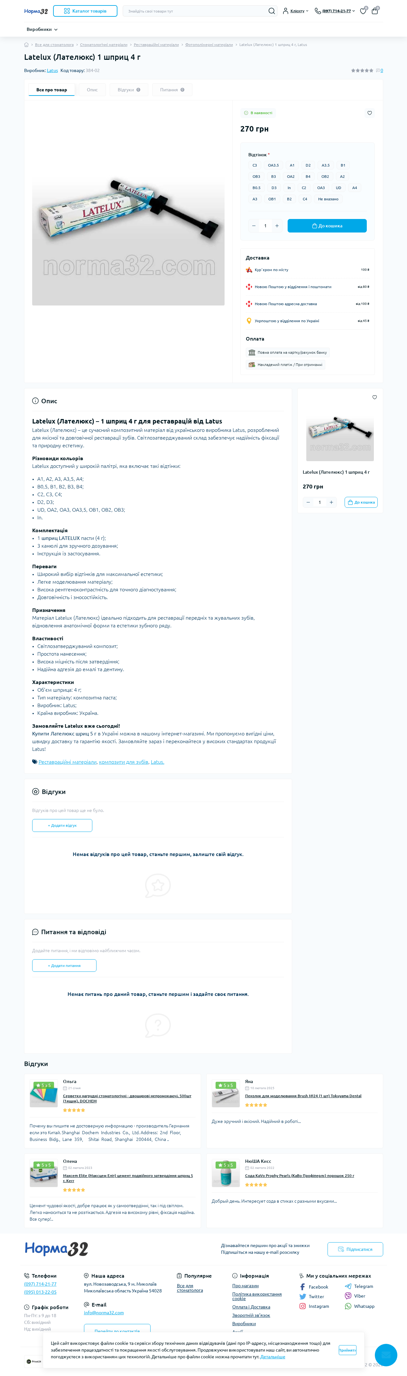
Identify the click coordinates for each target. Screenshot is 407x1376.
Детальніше (272, 1356)
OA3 (321, 188)
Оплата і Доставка (251, 1306)
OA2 (291, 176)
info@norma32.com (104, 1312)
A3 (255, 199)
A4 (354, 188)
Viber (359, 1296)
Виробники (39, 29)
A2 (342, 176)
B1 (343, 165)
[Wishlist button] (370, 113)
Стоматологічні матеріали (103, 44)
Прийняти (347, 1350)
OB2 (325, 176)
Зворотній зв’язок (251, 1315)
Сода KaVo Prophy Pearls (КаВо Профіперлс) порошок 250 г (299, 1175)
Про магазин (245, 1285)
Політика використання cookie (257, 1296)
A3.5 (326, 165)
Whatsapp (364, 1306)
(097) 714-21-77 (40, 1284)
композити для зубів (123, 762)
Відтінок (259, 154)
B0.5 (257, 188)
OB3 (256, 176)
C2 (304, 188)
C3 (255, 165)
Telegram (363, 1286)
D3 (274, 188)
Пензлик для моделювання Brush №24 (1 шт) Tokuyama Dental (303, 1096)
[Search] (272, 11)
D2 (308, 165)
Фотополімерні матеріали (209, 44)
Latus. (157, 762)
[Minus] (254, 226)
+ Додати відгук (62, 825)
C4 (305, 199)
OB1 (272, 199)
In (289, 188)
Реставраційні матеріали (156, 44)
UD (338, 188)
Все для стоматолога (54, 44)
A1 (292, 165)
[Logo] (36, 11)
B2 (289, 199)
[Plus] (277, 226)
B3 (273, 176)
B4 (308, 176)
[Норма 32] (112, 1249)
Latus (52, 70)
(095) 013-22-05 (40, 1292)
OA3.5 (273, 165)
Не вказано (328, 199)
